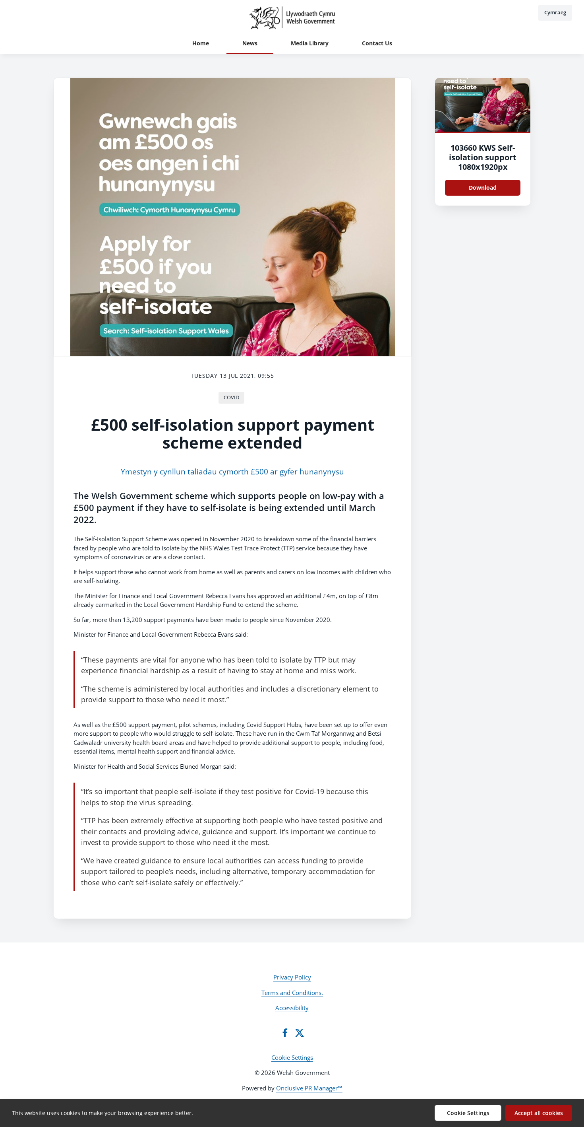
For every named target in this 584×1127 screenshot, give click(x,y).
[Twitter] (299, 1032)
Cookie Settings (292, 1057)
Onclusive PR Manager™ (309, 1088)
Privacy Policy (292, 977)
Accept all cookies (538, 1113)
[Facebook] (284, 1032)
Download (483, 187)
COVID (231, 397)
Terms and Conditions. (292, 993)
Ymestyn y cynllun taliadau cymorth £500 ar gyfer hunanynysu (232, 471)
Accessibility (292, 1008)
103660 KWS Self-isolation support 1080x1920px (482, 157)
